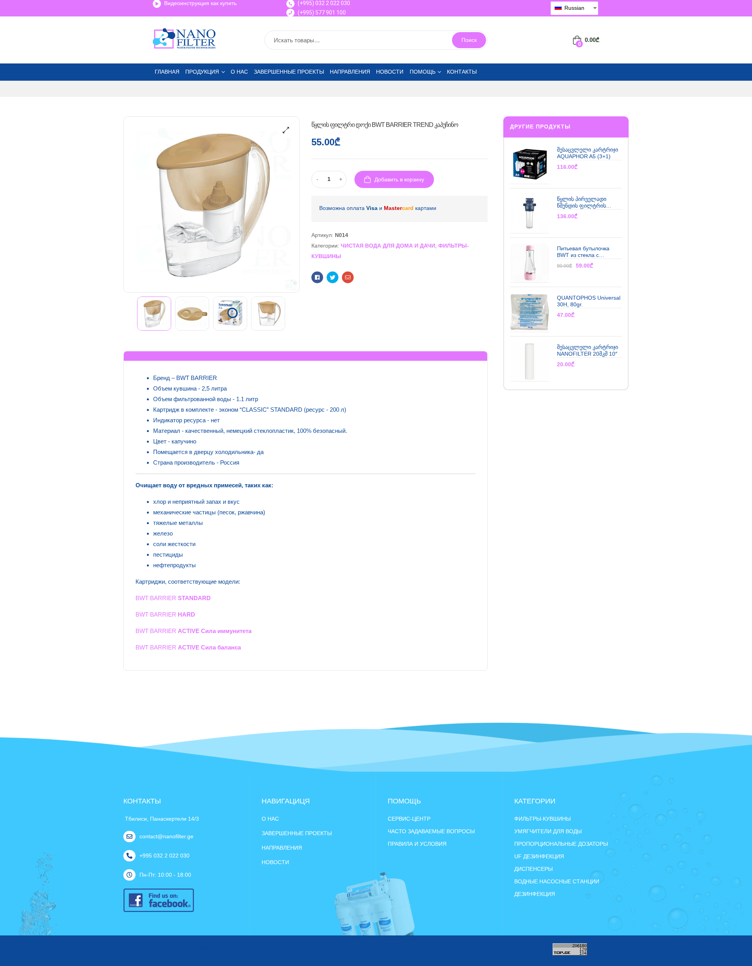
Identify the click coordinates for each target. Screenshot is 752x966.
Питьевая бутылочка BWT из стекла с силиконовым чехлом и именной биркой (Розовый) (586, 252)
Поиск (469, 40)
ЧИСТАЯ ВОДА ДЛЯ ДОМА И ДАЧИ (388, 245)
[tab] (305, 356)
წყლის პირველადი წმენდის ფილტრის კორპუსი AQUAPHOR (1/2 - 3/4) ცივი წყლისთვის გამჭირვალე (588, 203)
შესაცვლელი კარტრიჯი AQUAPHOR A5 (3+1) (587, 153)
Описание (305, 356)
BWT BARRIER (173, 598)
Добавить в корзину (399, 179)
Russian (573, 8)
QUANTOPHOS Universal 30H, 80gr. (588, 301)
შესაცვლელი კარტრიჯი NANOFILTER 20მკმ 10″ (587, 350)
